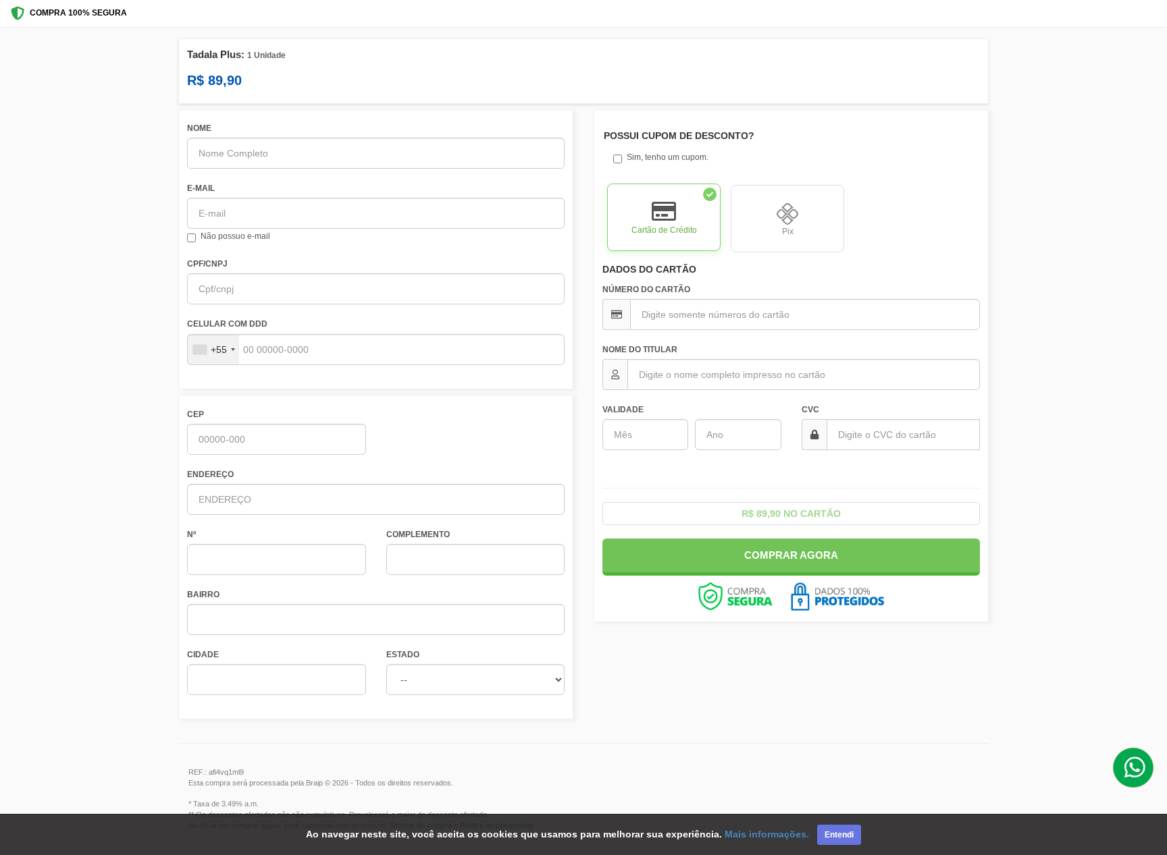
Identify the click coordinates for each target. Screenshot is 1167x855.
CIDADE (203, 654)
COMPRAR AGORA (791, 555)
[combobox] (213, 349)
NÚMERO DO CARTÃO (646, 289)
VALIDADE (623, 409)
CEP (195, 414)
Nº (191, 534)
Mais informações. (767, 834)
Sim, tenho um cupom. (667, 157)
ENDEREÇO (210, 474)
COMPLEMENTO (418, 534)
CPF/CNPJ (207, 264)
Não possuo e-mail (235, 236)
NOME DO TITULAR (639, 349)
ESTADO (402, 654)
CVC (810, 409)
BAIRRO (203, 594)
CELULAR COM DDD (227, 324)
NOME (199, 128)
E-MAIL (201, 188)
